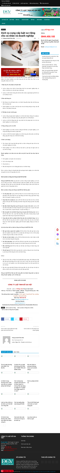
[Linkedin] (16, 345)
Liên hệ (3, 23)
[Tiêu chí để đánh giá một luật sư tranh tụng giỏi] (33, 397)
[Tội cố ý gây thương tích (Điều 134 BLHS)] (7, 359)
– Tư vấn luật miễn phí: (6, 3)
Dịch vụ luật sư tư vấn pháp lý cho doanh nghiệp (31, 329)
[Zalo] (57, 243)
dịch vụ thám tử (28, 471)
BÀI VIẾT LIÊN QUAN (7, 352)
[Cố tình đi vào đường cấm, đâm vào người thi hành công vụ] (7, 412)
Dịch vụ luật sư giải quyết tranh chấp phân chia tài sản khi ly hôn (9, 329)
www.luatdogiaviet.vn (9, 450)
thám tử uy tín (43, 471)
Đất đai (32, 19)
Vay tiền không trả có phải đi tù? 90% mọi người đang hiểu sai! (50, 57)
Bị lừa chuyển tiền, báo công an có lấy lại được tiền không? (50, 61)
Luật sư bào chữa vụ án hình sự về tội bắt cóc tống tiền (6, 404)
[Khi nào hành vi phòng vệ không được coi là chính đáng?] (33, 359)
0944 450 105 (8, 471)
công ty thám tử (36, 471)
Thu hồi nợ (46, 19)
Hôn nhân (39, 19)
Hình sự (17, 19)
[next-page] (5, 425)
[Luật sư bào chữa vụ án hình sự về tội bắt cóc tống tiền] (7, 397)
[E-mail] (57, 239)
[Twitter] (21, 345)
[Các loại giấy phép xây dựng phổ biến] (20, 397)
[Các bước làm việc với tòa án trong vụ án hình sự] (20, 412)
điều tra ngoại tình (51, 471)
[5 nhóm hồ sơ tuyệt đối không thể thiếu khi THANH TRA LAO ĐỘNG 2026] (20, 359)
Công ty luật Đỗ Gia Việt (9, 38)
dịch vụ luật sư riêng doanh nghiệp (10, 309)
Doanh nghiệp (25, 19)
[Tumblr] (19, 345)
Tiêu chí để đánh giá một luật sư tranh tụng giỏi (33, 404)
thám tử (22, 471)
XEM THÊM (16, 352)
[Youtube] (24, 345)
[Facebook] (13, 345)
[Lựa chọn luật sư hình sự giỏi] (33, 412)
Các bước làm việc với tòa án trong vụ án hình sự (19, 418)
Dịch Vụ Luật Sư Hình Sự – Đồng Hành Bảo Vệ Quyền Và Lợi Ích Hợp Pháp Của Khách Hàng (50, 66)
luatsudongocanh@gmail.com (21, 299)
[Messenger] (57, 234)
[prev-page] (2, 425)
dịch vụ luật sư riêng (11, 307)
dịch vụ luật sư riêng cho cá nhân (25, 307)
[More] (30, 319)
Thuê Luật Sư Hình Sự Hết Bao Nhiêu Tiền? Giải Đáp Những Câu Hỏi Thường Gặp (50, 78)
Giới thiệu (11, 19)
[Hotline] (57, 229)
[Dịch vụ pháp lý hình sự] (33, 376)
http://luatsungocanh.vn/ (17, 340)
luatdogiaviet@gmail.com (11, 448)
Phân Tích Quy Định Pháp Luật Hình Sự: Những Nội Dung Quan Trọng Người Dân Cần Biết (50, 72)
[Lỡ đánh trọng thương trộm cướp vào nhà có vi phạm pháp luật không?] (7, 376)
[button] (57, 19)
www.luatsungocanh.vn (20, 303)
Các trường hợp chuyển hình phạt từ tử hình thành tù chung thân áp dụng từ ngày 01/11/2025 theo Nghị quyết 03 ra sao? (19, 386)
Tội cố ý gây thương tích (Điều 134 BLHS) (6, 366)
